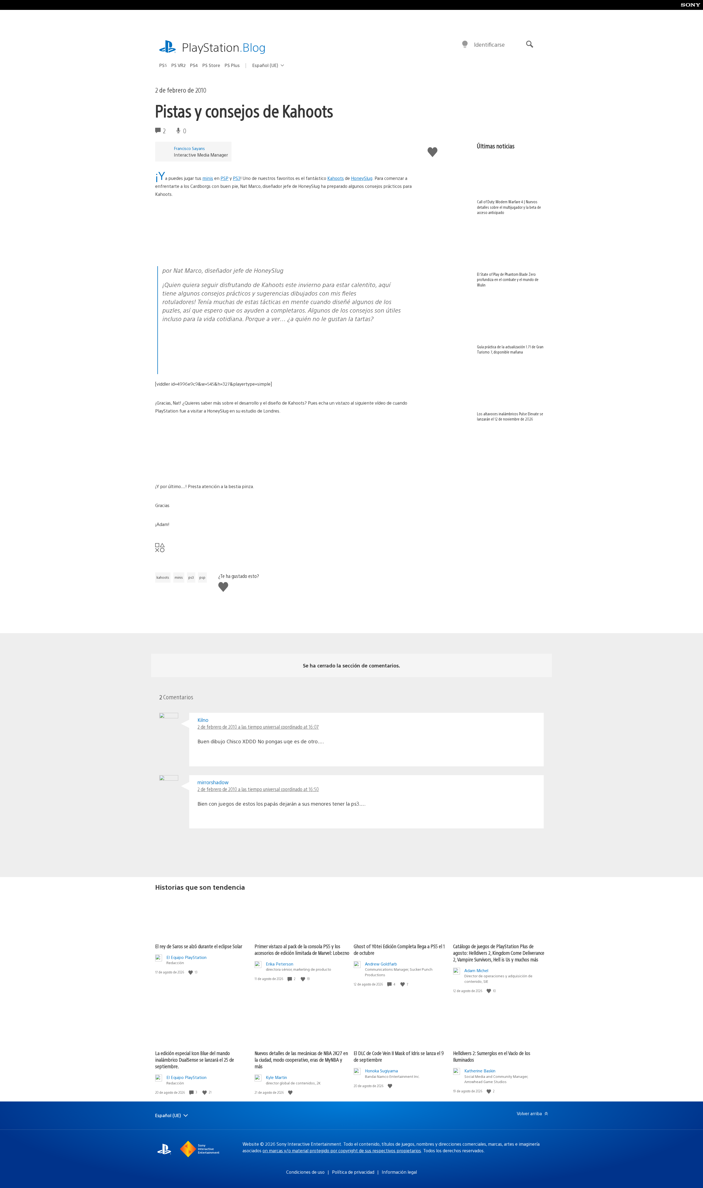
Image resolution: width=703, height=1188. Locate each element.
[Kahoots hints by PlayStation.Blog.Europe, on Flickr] (204, 370)
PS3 (236, 178)
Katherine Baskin (479, 1070)
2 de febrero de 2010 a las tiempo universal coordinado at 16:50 (258, 789)
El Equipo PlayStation (186, 957)
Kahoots (335, 178)
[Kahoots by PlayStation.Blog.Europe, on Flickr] (197, 251)
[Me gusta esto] (191, 972)
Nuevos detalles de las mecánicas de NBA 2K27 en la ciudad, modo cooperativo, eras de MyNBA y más (301, 1059)
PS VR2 (178, 65)
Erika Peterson (279, 963)
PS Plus (232, 65)
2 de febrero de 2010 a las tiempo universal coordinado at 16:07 (258, 727)
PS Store (211, 65)
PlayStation (224, 46)
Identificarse (489, 44)
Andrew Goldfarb (381, 963)
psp (202, 577)
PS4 (194, 65)
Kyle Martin (276, 1077)
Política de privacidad (353, 1172)
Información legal (399, 1172)
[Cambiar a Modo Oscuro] (464, 44)
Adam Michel (476, 970)
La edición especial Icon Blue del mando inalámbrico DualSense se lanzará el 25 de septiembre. (194, 1059)
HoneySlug (361, 178)
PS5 (163, 65)
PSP (224, 178)
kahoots (163, 577)
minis (207, 178)
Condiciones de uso (305, 1172)
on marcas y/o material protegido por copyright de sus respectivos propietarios (342, 1150)
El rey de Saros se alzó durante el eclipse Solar (198, 946)
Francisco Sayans (189, 148)
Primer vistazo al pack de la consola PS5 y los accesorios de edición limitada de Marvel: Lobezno (302, 949)
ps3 (191, 577)
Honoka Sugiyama (381, 1070)
